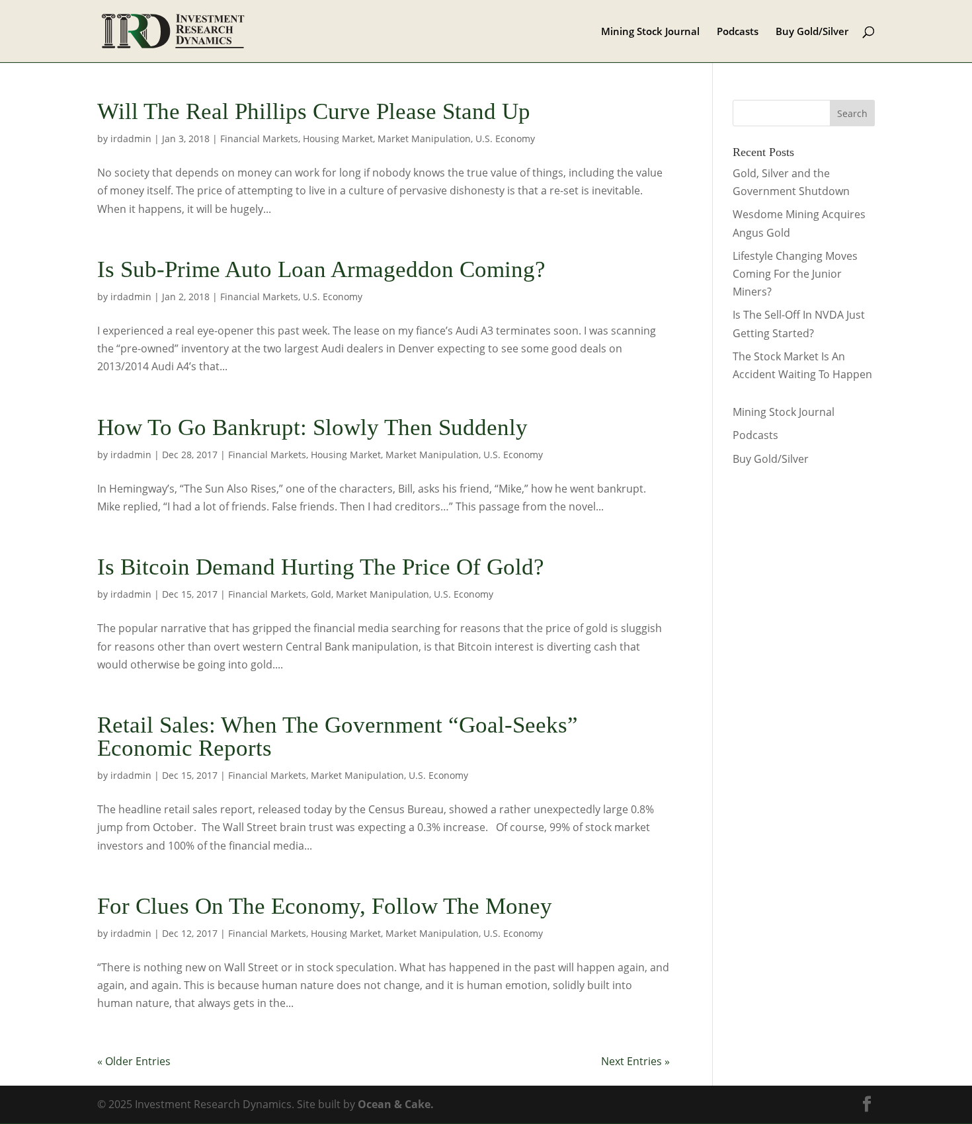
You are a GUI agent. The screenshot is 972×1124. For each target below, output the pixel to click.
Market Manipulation (424, 138)
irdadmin (130, 138)
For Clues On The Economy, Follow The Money (324, 906)
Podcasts (737, 32)
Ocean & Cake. (396, 1104)
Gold (321, 594)
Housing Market (338, 138)
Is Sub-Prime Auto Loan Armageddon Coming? (321, 269)
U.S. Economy (505, 138)
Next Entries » (635, 1061)
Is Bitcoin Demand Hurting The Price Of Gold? (320, 567)
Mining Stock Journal (650, 32)
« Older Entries (134, 1061)
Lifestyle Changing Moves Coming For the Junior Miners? (795, 274)
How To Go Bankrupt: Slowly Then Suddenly (312, 427)
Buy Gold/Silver (812, 32)
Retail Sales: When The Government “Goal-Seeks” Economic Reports (337, 736)
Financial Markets (259, 138)
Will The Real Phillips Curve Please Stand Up (313, 111)
